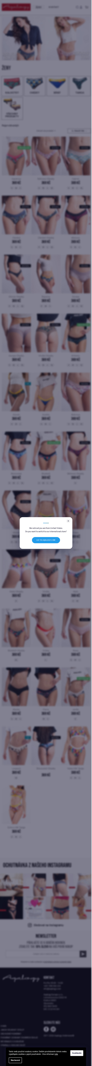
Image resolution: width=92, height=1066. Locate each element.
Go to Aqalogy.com (46, 540)
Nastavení (15, 1060)
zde (56, 1054)
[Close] (68, 521)
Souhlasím (76, 1053)
